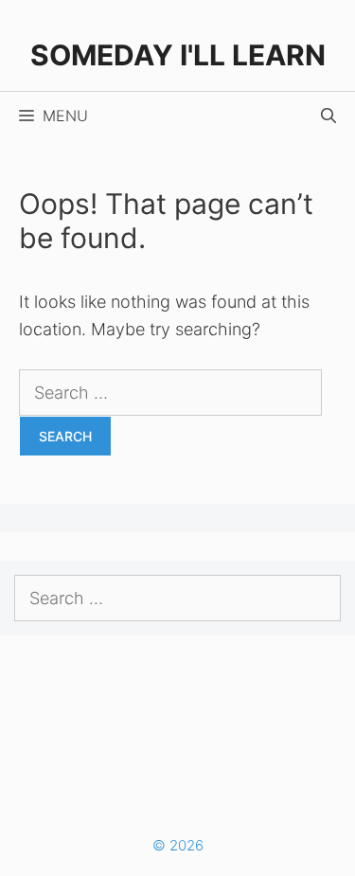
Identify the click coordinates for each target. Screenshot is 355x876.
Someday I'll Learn (178, 55)
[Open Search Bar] (328, 115)
